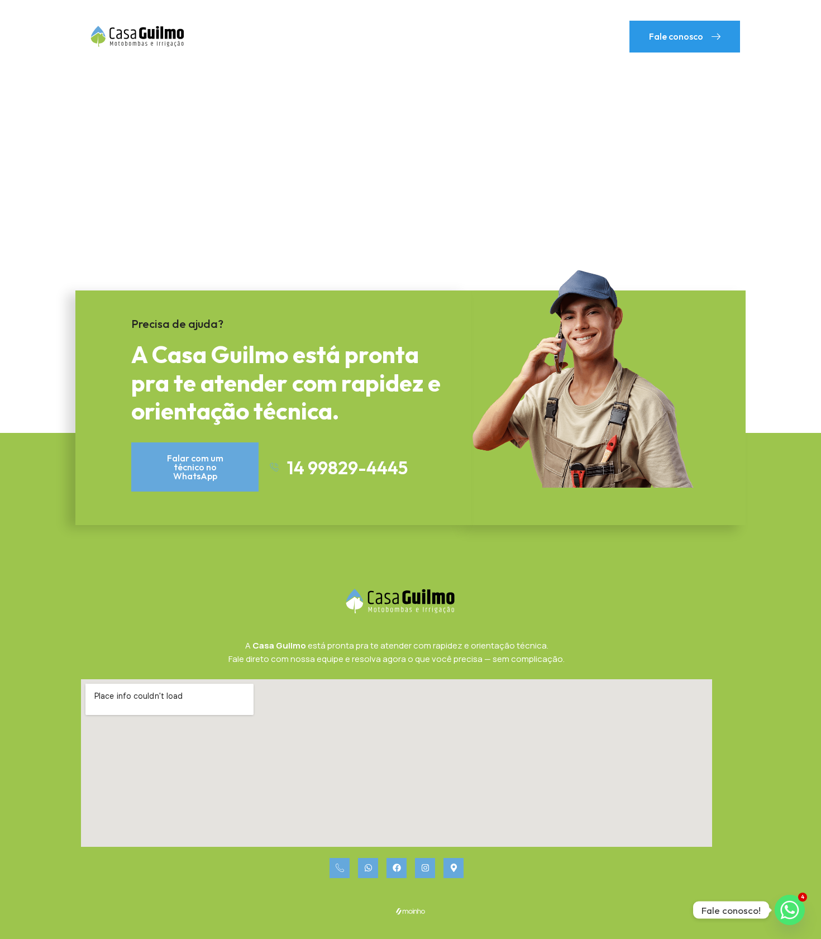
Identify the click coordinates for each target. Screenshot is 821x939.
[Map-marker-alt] (453, 868)
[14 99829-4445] (274, 467)
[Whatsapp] (368, 868)
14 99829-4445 (347, 467)
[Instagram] (425, 868)
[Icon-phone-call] (340, 868)
